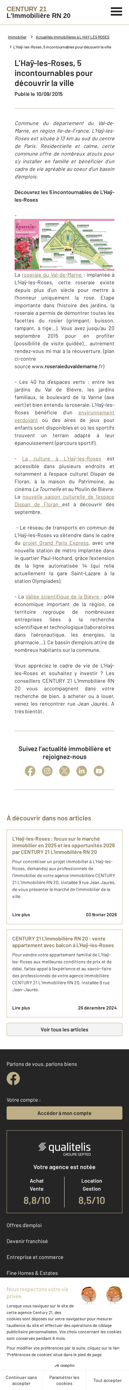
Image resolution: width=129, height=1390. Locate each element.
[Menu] (116, 11)
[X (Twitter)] (64, 771)
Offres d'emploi (24, 1225)
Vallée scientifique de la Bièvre (63, 596)
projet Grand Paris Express (56, 542)
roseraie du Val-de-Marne (52, 274)
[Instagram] (47, 771)
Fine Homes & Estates (32, 1273)
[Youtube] (99, 771)
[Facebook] (30, 771)
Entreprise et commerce (35, 1257)
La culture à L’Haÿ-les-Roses (61, 458)
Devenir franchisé (27, 1241)
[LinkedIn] (81, 771)
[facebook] (13, 1078)
